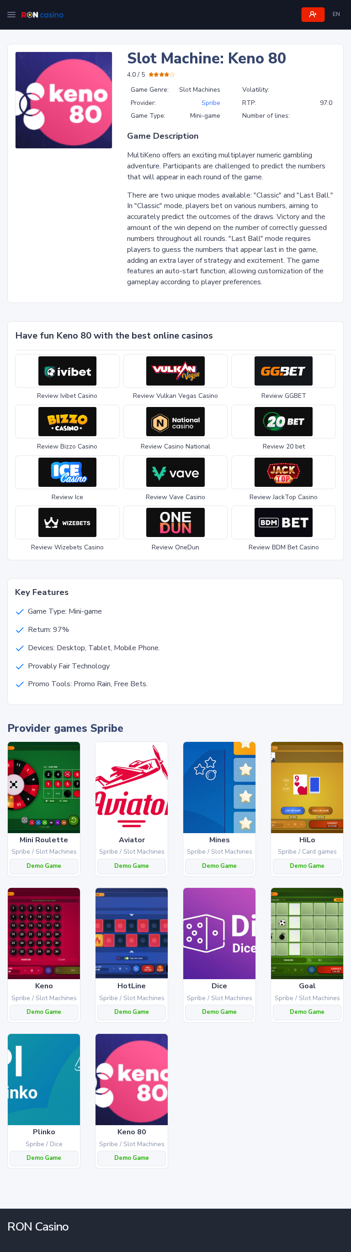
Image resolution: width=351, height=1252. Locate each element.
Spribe (211, 103)
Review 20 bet (284, 446)
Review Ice (67, 497)
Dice (219, 986)
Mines (219, 840)
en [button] (336, 14)
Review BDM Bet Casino (284, 547)
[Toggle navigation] (11, 14)
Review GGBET (283, 395)
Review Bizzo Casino (67, 446)
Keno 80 (131, 1132)
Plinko (44, 1132)
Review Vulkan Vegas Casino (175, 395)
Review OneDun (175, 547)
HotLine (131, 986)
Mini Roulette (44, 840)
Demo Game (44, 866)
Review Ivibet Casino (67, 395)
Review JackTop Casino (284, 497)
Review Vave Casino (175, 497)
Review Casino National (175, 446)
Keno (44, 986)
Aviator (132, 840)
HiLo (307, 840)
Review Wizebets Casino (67, 547)
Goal (307, 986)
